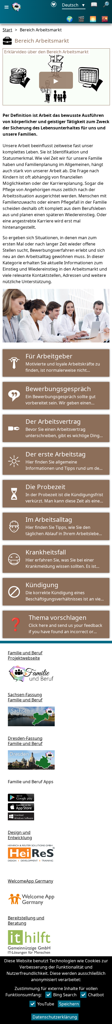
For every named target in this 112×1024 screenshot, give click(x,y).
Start (7, 30)
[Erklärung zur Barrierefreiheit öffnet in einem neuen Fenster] (54, 5)
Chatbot (96, 995)
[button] (56, 624)
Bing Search (65, 995)
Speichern (69, 1004)
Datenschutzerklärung (55, 1017)
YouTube (45, 1004)
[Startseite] (16, 11)
